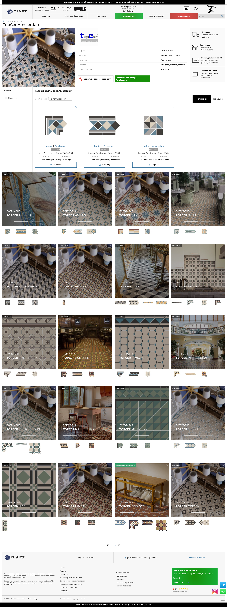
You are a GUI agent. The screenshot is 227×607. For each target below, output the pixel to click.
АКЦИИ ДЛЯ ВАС (156, 16)
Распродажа (121, 576)
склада (210, 50)
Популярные (129, 16)
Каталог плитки (122, 573)
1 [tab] (21, 221)
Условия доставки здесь (42, 9)
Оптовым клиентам (68, 587)
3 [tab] (157, 293)
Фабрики (120, 579)
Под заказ (101, 16)
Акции (63, 571)
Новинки (46, 16)
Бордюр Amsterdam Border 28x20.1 (104, 153)
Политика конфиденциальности (73, 599)
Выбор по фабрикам (74, 16)
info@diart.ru (129, 11)
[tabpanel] (29, 199)
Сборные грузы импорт (65, 9)
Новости (64, 574)
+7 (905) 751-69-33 (145, 605)
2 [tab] (36, 221)
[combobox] (60, 98)
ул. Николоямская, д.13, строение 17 (142, 558)
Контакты (64, 591)
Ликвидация (184, 16)
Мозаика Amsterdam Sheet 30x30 (153, 153)
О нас (62, 568)
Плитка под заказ (123, 586)
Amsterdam (60, 146)
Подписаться (178, 582)
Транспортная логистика (71, 578)
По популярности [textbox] (58, 99)
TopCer (6, 21)
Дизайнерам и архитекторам (72, 581)
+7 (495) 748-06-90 (129, 7)
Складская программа (125, 582)
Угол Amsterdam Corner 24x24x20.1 (56, 153)
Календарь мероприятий (71, 584)
